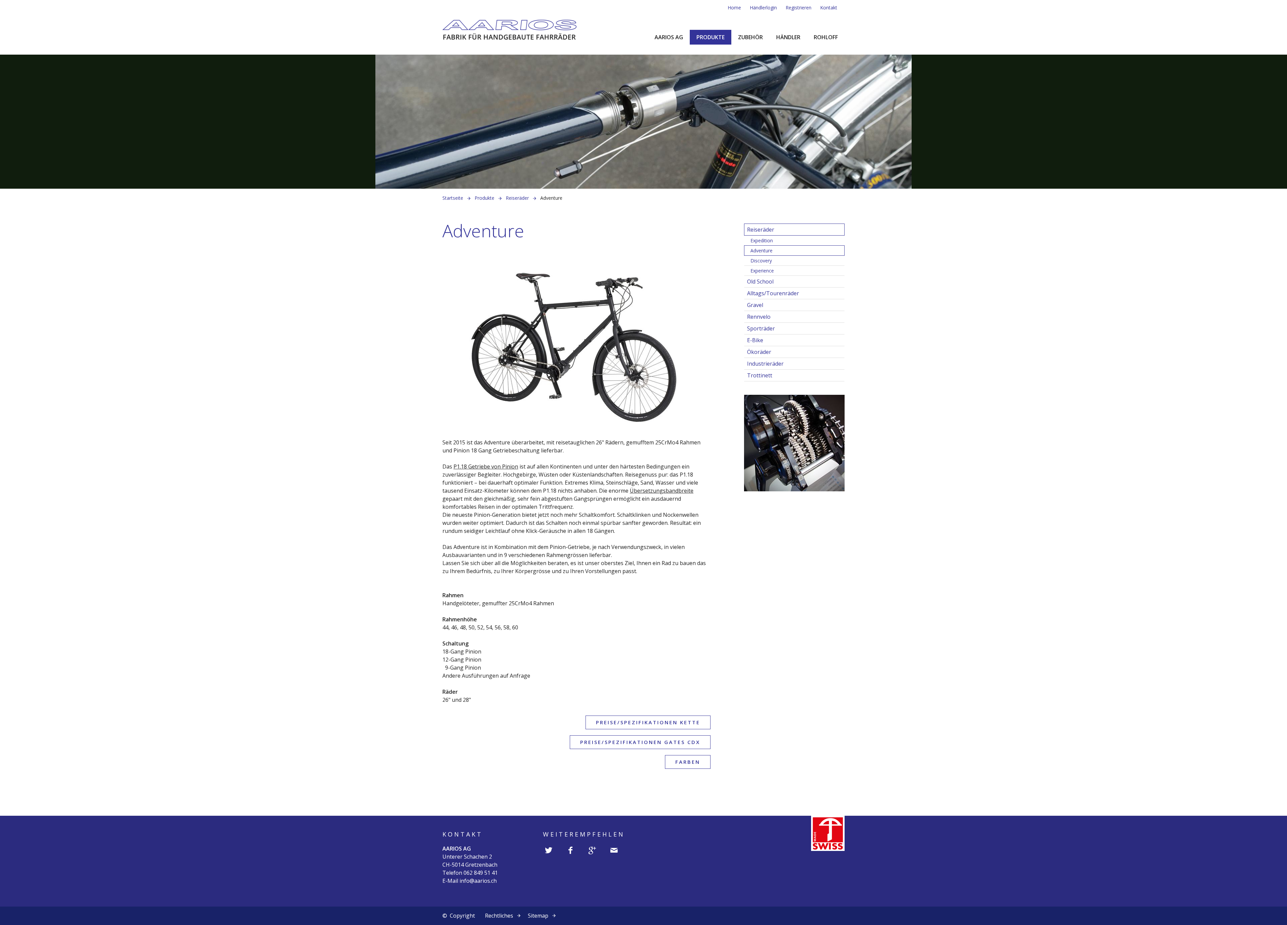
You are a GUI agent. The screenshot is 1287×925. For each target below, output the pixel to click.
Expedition (761, 240)
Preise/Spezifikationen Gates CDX (640, 742)
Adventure (761, 250)
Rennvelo (759, 316)
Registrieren (798, 7)
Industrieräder (765, 363)
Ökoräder (759, 352)
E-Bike (755, 340)
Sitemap (538, 915)
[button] (549, 850)
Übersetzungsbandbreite (661, 490)
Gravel (755, 305)
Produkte (710, 37)
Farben (687, 761)
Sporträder (761, 328)
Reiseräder (517, 198)
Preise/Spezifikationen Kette (648, 722)
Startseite (452, 198)
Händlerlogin (763, 7)
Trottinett (759, 375)
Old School (760, 281)
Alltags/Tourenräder (773, 293)
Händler (788, 37)
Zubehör (750, 37)
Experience (762, 270)
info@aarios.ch (478, 880)
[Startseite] (509, 29)
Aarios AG (669, 37)
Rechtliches (499, 915)
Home (734, 7)
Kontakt (828, 7)
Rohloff (826, 37)
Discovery (761, 260)
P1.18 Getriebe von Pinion (485, 466)
